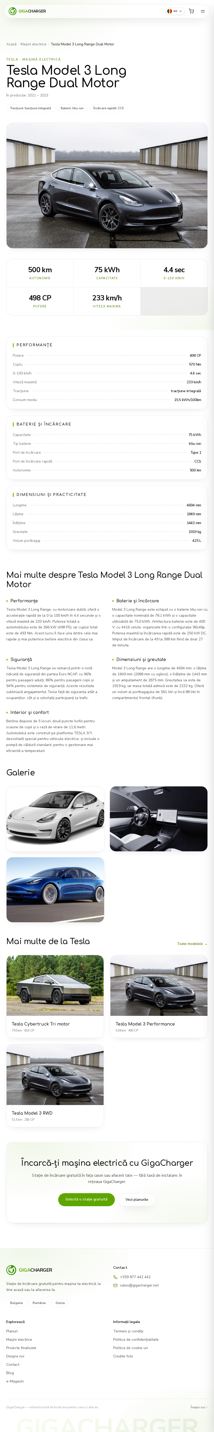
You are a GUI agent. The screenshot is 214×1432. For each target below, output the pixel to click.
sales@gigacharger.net (139, 1285)
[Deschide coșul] (191, 11)
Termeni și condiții (128, 1331)
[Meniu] (202, 11)
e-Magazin (15, 1381)
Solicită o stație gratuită (87, 1199)
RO (176, 11)
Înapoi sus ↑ (199, 1407)
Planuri (12, 1331)
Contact (12, 1364)
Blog (10, 1372)
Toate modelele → (192, 943)
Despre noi (15, 1356)
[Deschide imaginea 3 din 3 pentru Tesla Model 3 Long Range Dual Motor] (55, 890)
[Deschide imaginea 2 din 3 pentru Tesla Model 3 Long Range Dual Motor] (159, 819)
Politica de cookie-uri (130, 1347)
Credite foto (123, 1356)
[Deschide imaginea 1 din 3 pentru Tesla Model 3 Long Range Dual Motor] (55, 819)
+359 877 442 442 (135, 1277)
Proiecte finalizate (21, 1347)
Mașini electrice (33, 44)
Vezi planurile (137, 1199)
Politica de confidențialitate (136, 1339)
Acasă (11, 44)
